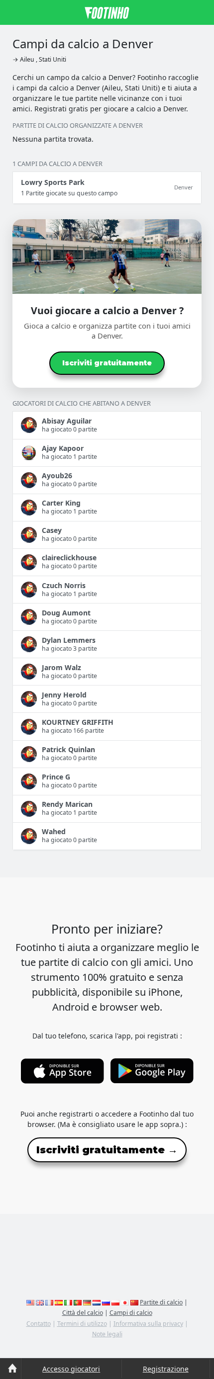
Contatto (38, 1323)
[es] (59, 1302)
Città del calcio (82, 1312)
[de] (87, 1302)
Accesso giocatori (71, 1369)
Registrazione (166, 1369)
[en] (30, 1302)
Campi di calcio (130, 1312)
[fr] (49, 1302)
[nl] (97, 1302)
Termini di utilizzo (82, 1323)
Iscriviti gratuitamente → (107, 1150)
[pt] (78, 1302)
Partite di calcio (161, 1302)
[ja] (125, 1302)
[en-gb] (40, 1302)
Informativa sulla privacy (148, 1323)
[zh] (134, 1302)
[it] (68, 1302)
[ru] (106, 1302)
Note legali (107, 1334)
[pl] (115, 1302)
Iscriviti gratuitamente (107, 362)
